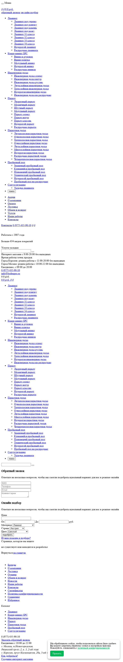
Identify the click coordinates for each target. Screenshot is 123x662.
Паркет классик (22, 120)
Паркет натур (21, 117)
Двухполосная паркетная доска (31, 133)
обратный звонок (10, 12)
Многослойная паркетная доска (31, 149)
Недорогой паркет (24, 123)
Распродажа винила (25, 69)
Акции (11, 197)
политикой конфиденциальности (94, 648)
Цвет (4, 531)
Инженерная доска (18, 72)
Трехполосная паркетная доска (31, 139)
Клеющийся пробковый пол (29, 168)
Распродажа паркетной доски (30, 155)
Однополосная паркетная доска (31, 136)
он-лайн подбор (29, 12)
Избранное (14, 600)
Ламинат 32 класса (24, 37)
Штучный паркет (23, 107)
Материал (6, 525)
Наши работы (15, 216)
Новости (12, 580)
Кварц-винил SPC (18, 53)
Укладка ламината (24, 187)
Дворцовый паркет (24, 101)
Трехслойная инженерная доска (31, 88)
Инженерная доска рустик (28, 82)
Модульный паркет (24, 111)
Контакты (13, 219)
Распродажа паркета (25, 127)
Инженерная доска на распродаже (32, 95)
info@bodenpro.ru (10, 273)
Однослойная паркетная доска (30, 143)
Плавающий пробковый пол (29, 171)
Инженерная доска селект (28, 75)
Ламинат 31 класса (24, 34)
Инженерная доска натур (27, 79)
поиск (11, 191)
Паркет (12, 98)
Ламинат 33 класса (24, 40)
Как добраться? (9, 655)
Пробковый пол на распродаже (31, 181)
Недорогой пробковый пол (29, 178)
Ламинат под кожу (24, 31)
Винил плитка (22, 59)
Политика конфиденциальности (25, 593)
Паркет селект (22, 114)
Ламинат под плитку (25, 24)
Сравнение (14, 596)
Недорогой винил (24, 66)
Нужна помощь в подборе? (16, 537)
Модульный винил (24, 63)
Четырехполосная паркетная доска (33, 159)
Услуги (11, 213)
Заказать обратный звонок (15, 639)
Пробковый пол (16, 162)
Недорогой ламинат (25, 47)
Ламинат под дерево (25, 21)
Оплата (12, 203)
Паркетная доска (17, 130)
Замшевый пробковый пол (28, 165)
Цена (4, 515)
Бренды (12, 564)
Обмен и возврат (17, 209)
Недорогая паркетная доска (29, 152)
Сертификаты (15, 590)
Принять (57, 653)
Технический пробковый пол (30, 175)
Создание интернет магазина (17, 659)
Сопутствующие (17, 184)
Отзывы (12, 574)
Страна (5, 528)
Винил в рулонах (23, 56)
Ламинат (12, 18)
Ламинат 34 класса (24, 43)
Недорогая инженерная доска (30, 91)
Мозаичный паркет (24, 104)
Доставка (13, 206)
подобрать (8, 535)
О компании (14, 200)
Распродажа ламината (26, 50)
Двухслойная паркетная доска (30, 146)
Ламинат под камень (25, 27)
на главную (19, 552)
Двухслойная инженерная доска (31, 85)
